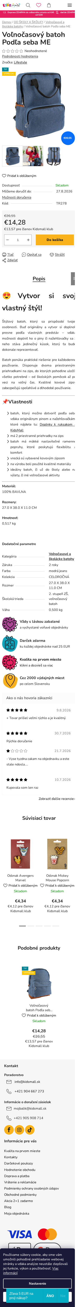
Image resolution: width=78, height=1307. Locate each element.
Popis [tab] (39, 278)
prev (4, 855)
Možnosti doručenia (16, 197)
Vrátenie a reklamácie (20, 1182)
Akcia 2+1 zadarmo (18, 1201)
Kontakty (10, 1157)
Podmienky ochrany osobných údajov (31, 1188)
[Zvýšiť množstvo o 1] (28, 240)
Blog (7, 1207)
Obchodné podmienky (20, 1194)
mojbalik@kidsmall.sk (30, 1108)
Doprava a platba (16, 1176)
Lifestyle (20, 62)
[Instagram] (19, 1130)
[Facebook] (9, 1130)
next (73, 855)
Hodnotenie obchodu (19, 1170)
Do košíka (55, 240)
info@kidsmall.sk (27, 1082)
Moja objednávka (16, 1213)
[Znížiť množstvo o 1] (7, 240)
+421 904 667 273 (29, 1091)
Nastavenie (37, 1283)
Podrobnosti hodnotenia (20, 56)
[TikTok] (30, 1130)
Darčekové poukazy (18, 1163)
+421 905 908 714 (28, 1118)
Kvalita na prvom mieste (22, 1151)
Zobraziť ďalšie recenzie (56, 799)
